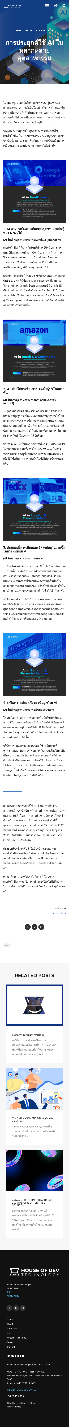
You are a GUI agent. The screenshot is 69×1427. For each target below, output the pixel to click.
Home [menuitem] (9, 1319)
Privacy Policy (12, 1295)
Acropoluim (59, 913)
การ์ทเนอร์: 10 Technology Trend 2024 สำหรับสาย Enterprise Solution (32, 1203)
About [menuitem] (9, 1323)
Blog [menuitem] (8, 1332)
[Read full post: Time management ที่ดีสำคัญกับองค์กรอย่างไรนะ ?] (34, 1089)
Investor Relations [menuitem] (16, 1337)
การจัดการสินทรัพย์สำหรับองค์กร (28, 1034)
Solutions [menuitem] (11, 1328)
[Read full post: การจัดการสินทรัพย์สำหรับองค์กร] (34, 1005)
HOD (18, 30)
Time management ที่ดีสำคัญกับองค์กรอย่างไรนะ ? (33, 1119)
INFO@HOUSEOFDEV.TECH (22, 1389)
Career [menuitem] (9, 1342)
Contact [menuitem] (10, 1346)
